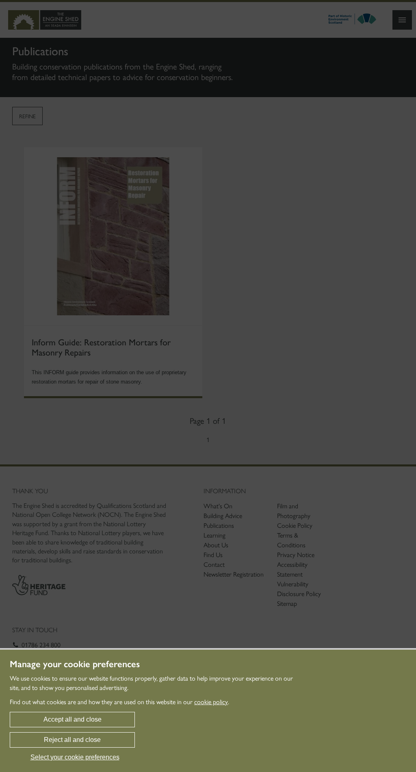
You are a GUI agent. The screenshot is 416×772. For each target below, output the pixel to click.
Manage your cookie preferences (75, 664)
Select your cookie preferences (74, 757)
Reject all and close (72, 739)
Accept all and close (72, 719)
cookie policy (211, 702)
